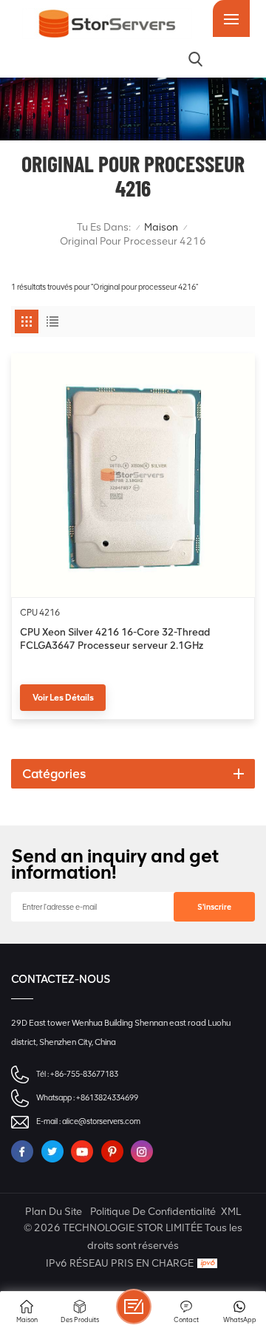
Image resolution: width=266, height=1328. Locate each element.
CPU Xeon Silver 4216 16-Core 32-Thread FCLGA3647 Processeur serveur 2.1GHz (115, 638)
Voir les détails (63, 697)
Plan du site (53, 1211)
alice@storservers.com (101, 1121)
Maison (161, 227)
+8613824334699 (107, 1098)
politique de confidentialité (153, 1211)
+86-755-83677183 (84, 1074)
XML (231, 1211)
